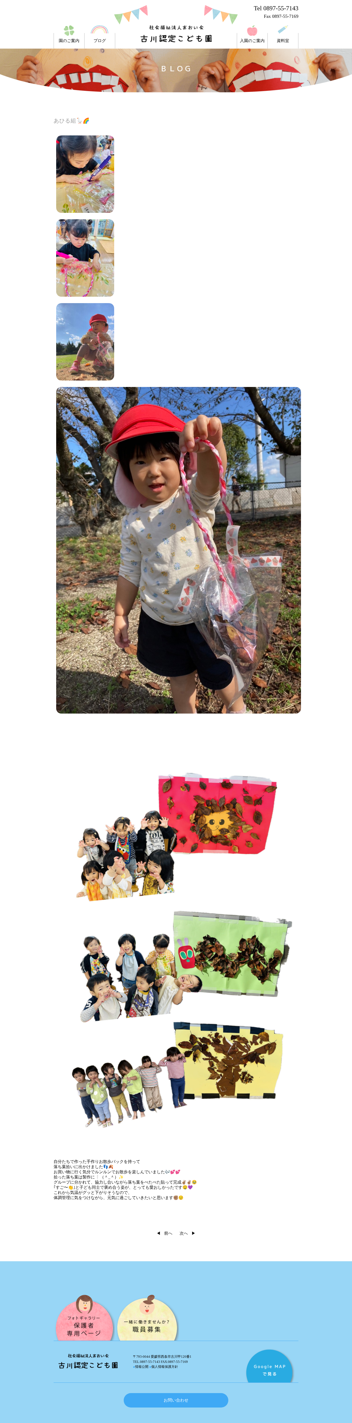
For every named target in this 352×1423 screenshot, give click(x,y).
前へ (168, 1233)
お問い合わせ (176, 1400)
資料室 (283, 41)
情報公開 (140, 1367)
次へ (184, 1233)
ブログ (100, 41)
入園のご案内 (252, 41)
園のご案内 (69, 41)
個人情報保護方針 (163, 1367)
